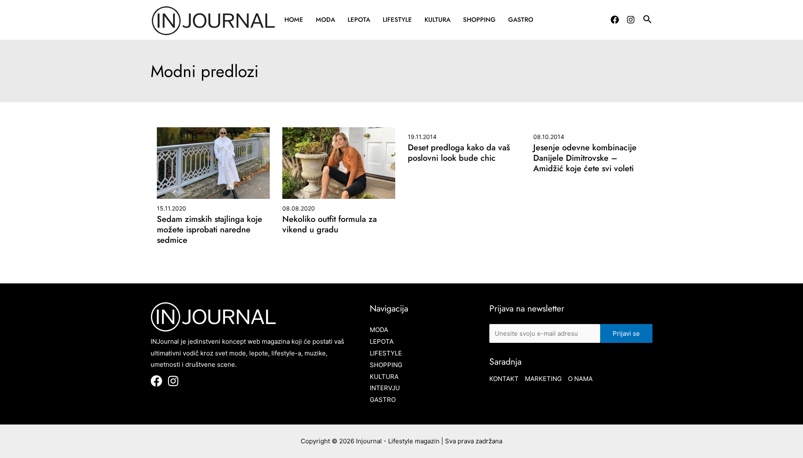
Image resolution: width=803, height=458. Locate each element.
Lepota (359, 19)
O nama (580, 379)
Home (293, 19)
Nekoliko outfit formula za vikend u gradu (329, 224)
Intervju (385, 388)
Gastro (520, 19)
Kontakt (504, 379)
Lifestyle (397, 19)
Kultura (437, 19)
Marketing (543, 379)
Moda (325, 19)
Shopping (479, 19)
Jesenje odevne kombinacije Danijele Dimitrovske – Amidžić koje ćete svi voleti (585, 158)
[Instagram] (631, 19)
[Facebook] (615, 19)
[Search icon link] (647, 20)
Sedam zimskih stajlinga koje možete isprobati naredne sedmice (209, 229)
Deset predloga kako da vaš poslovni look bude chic (459, 153)
